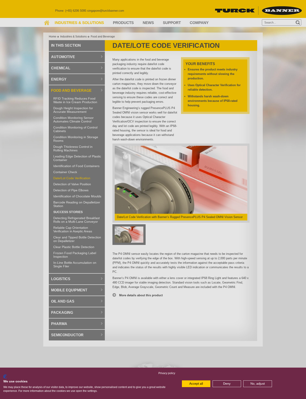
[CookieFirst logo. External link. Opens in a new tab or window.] (5, 377)
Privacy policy (166, 373)
